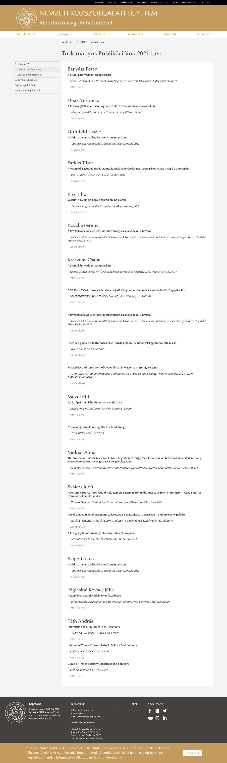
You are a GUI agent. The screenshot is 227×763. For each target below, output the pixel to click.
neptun (112, 3)
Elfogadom (192, 753)
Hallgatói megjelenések (28, 90)
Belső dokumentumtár (185, 3)
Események (64, 34)
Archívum (68, 42)
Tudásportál (126, 3)
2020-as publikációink (29, 75)
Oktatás (99, 34)
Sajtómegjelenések (25, 85)
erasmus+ (142, 3)
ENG (209, 3)
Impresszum (77, 704)
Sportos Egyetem (159, 3)
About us (203, 34)
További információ (108, 757)
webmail (99, 3)
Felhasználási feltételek (81, 710)
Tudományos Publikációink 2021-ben (112, 54)
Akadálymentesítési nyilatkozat (85, 717)
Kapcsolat (170, 34)
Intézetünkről (25, 34)
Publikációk (134, 34)
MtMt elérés (77, 87)
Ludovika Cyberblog (26, 80)
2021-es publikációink (92, 42)
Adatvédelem (76, 714)
